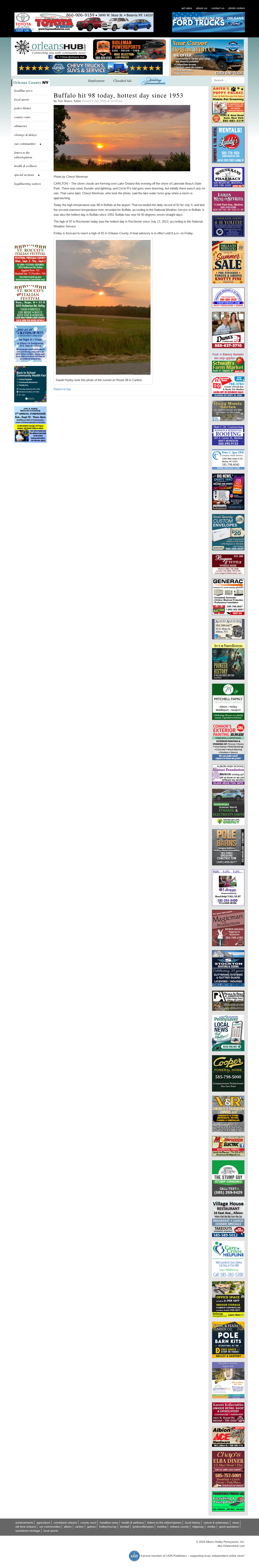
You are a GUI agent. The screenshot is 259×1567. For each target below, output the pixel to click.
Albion (68, 1526)
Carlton (79, 1526)
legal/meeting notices (27, 183)
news (235, 1522)
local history (192, 1522)
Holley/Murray (108, 1526)
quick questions (229, 1526)
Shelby (211, 1526)
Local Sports (51, 1530)
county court (22, 117)
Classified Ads (122, 80)
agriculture (43, 1522)
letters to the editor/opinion (23, 154)
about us (201, 8)
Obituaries (20, 126)
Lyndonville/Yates (143, 1526)
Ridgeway (198, 1526)
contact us (217, 8)
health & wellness (25, 166)
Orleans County (179, 1526)
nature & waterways (216, 1522)
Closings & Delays (25, 134)
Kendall (124, 1526)
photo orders (236, 8)
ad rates (187, 8)
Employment (96, 80)
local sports (21, 99)
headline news (23, 90)
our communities (50, 1526)
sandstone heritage (27, 1530)
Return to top (62, 389)
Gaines (91, 1526)
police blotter (22, 108)
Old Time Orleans (25, 1526)
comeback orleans (65, 1522)
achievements (24, 1522)
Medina (162, 1526)
